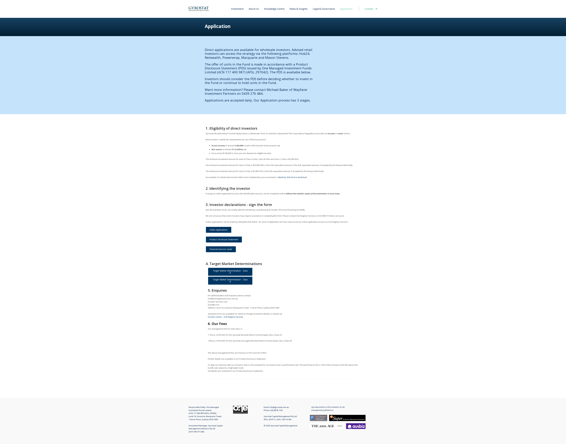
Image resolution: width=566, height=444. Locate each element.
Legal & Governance (324, 8)
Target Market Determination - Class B (230, 280)
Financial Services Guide (220, 249)
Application (346, 8)
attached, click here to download (292, 177)
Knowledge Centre (274, 8)
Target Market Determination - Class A (230, 271)
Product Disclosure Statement (223, 239)
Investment (237, 8)
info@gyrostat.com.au (279, 407)
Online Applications (218, 229)
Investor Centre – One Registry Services (225, 317)
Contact (369, 8)
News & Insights (299, 8)
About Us (254, 8)
